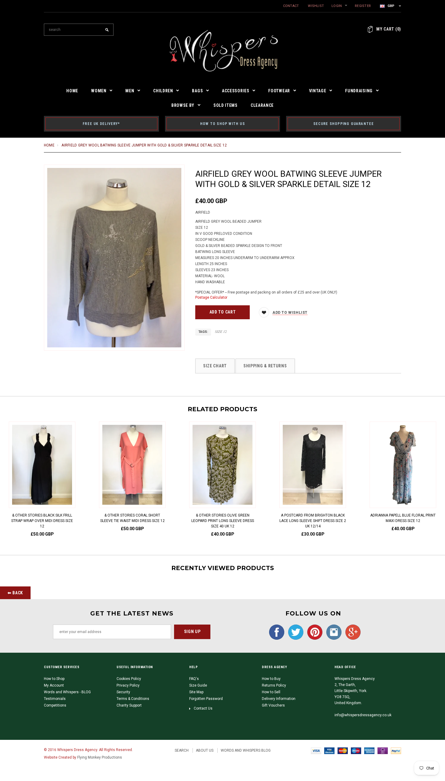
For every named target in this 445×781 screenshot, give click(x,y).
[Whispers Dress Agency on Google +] (351, 632)
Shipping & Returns (265, 365)
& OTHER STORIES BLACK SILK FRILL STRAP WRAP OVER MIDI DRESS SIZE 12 (42, 520)
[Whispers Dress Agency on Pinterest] (313, 632)
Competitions (55, 705)
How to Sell (271, 692)
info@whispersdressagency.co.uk (363, 715)
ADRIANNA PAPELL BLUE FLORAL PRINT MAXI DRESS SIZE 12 (403, 518)
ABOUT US (204, 750)
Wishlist (316, 6)
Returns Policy (274, 685)
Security (123, 692)
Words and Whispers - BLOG (67, 692)
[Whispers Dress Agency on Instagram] (332, 632)
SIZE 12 (221, 331)
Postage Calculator (211, 297)
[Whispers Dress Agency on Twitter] (294, 632)
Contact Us (203, 708)
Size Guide (198, 685)
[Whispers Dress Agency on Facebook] (275, 632)
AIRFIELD (202, 212)
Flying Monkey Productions (99, 757)
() (388, 29)
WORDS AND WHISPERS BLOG (246, 750)
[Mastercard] (343, 750)
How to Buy (271, 679)
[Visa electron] (329, 750)
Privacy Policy (128, 685)
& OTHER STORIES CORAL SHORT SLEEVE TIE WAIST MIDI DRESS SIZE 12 (132, 518)
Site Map (196, 692)
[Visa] (316, 750)
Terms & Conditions (133, 699)
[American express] (369, 750)
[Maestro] (356, 750)
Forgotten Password (206, 699)
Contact (291, 6)
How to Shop (54, 679)
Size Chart (215, 365)
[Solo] (382, 750)
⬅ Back (15, 592)
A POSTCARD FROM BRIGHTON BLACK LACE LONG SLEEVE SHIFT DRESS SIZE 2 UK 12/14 (312, 520)
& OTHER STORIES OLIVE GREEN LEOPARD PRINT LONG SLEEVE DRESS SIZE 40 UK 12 (222, 520)
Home (49, 145)
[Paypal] (396, 750)
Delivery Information (278, 699)
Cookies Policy (129, 679)
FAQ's (194, 679)
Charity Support (129, 705)
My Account (54, 685)
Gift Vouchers (273, 705)
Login (336, 6)
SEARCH (182, 750)
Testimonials (55, 699)
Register (363, 6)
